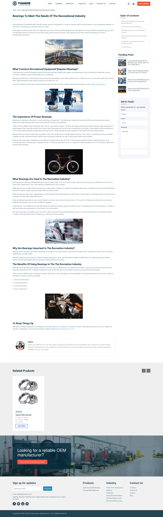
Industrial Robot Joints (113, 498)
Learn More (21, 426)
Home (50, 4)
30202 (18, 412)
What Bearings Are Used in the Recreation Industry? (133, 31)
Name (123, 110)
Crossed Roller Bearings (91, 490)
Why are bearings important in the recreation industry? (134, 37)
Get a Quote (143, 4)
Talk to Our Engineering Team (32, 462)
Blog (91, 4)
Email (123, 118)
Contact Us (101, 4)
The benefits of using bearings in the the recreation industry (132, 42)
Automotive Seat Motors (114, 496)
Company (58, 4)
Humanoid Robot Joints (114, 501)
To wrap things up (126, 47)
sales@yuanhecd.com (67, 329)
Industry (82, 4)
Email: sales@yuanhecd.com (22, 494)
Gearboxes (109, 493)
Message (124, 127)
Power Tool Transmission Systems (114, 489)
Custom (112, 4)
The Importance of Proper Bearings (131, 27)
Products (70, 4)
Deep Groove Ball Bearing (91, 488)
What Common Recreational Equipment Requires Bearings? (132, 22)
